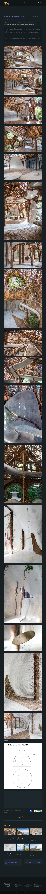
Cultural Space (6, 19)
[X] (37, 811)
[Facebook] (31, 811)
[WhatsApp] (39, 811)
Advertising (27, 888)
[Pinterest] (35, 811)
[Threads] (33, 811)
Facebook (37, 882)
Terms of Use (27, 884)
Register (16, 886)
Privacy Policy (27, 882)
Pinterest (37, 884)
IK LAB (8, 812)
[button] (40, 3)
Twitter (36, 879)
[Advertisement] (24, 11)
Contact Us (27, 886)
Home (16, 879)
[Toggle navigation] (24, 3)
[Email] (41, 811)
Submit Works (17, 884)
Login (16, 888)
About (26, 879)
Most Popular (17, 882)
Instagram (37, 886)
